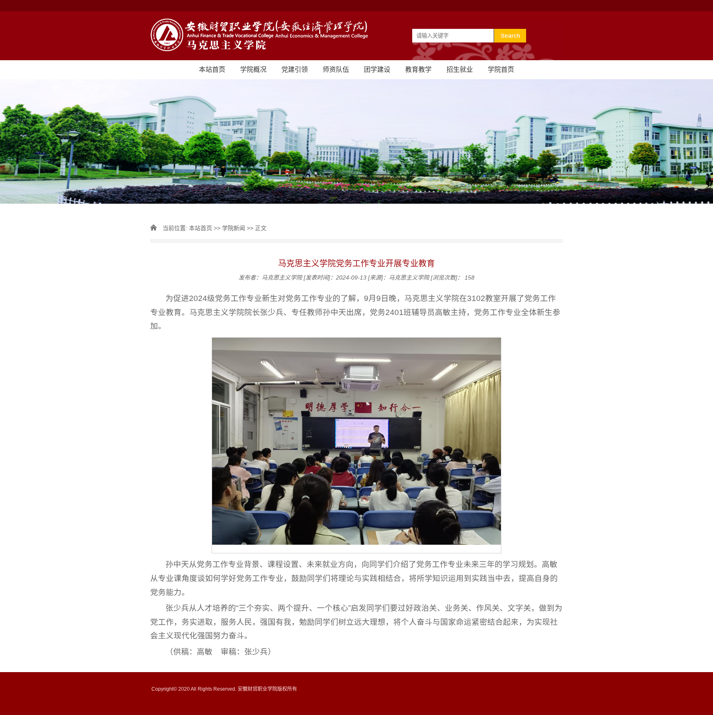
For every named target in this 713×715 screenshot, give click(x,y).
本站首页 (212, 69)
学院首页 (501, 69)
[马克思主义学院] (356, 35)
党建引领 (294, 69)
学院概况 (253, 69)
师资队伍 (336, 69)
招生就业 (459, 69)
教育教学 (418, 69)
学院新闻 (233, 228)
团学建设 (377, 69)
